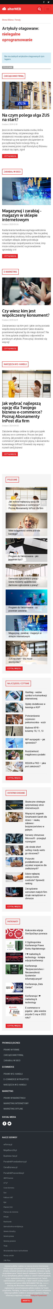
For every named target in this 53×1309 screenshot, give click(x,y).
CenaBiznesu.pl (10, 1167)
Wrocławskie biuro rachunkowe (16, 1251)
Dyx (5, 1193)
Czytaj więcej (10, 156)
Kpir (5, 1202)
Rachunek (7, 1222)
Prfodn (6, 1217)
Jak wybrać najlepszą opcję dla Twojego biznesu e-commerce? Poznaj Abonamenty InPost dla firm (22, 412)
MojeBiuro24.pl (10, 1150)
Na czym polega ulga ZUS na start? (25, 117)
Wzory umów (9, 1256)
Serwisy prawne (10, 1241)
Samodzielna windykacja (13, 1227)
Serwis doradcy (10, 1231)
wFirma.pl (8, 1144)
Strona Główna (7, 20)
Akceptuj (26, 1300)
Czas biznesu (9, 1188)
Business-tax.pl (10, 1156)
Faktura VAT (8, 1198)
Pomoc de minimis (11, 1212)
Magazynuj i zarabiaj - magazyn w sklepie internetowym (21, 215)
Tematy (18, 20)
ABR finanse (8, 1178)
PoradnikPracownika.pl (14, 1173)
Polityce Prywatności (39, 1295)
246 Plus (7, 1260)
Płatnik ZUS (8, 1207)
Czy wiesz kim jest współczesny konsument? (25, 313)
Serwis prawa (9, 1236)
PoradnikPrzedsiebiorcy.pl (15, 1161)
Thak (5, 1246)
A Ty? (6, 1183)
